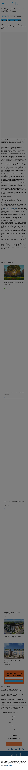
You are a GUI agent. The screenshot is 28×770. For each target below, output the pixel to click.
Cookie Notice (8, 765)
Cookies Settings (14, 767)
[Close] (26, 757)
